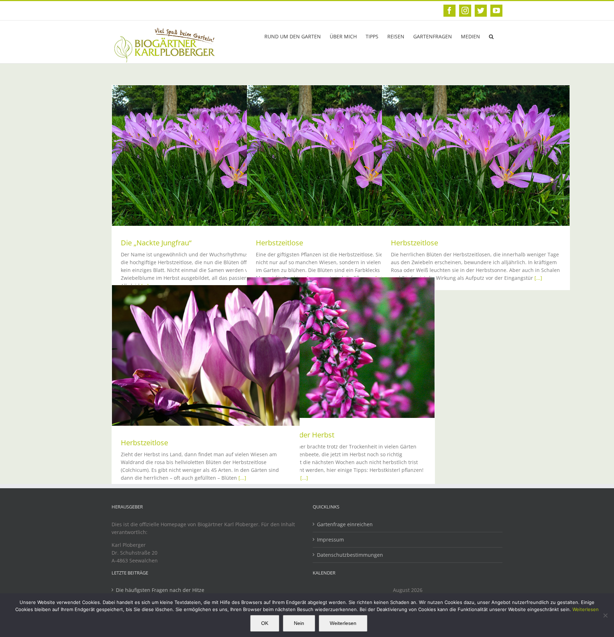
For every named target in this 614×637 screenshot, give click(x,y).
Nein (299, 623)
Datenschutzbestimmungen (350, 554)
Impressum (330, 539)
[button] (491, 36)
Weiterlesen (585, 609)
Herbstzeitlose (279, 242)
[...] (538, 277)
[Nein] (605, 615)
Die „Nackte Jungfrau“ (156, 242)
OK (264, 623)
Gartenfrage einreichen (345, 524)
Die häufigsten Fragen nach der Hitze (160, 590)
